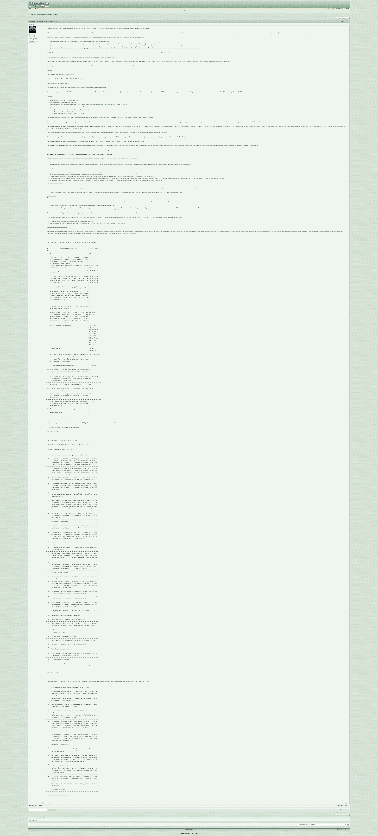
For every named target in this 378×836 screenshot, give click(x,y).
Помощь (328, 8)
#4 (133, 141)
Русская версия (179, 831)
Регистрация (195, 10)
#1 (348, 24)
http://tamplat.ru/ (94, 117)
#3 (177, 137)
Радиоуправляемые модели (50, 14)
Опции (342, 21)
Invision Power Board (187, 831)
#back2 (49, 431)
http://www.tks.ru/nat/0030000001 (123, 145)
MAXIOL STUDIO (33, 8)
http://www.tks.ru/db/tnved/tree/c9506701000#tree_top (99, 104)
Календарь (346, 8)
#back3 (49, 672)
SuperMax (31, 24)
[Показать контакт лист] (34, 805)
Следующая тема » (344, 809)
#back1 (128, 233)
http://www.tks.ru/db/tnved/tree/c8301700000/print (123, 132)
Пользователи (339, 8)
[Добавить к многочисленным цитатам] (339, 805)
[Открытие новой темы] (345, 18)
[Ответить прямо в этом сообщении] (346, 805)
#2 (253, 122)
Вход (191, 10)
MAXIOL (33, 14)
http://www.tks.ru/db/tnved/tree (222, 92)
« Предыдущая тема (320, 809)
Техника (39, 14)
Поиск (332, 8)
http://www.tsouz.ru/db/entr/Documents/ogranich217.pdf (332, 126)
